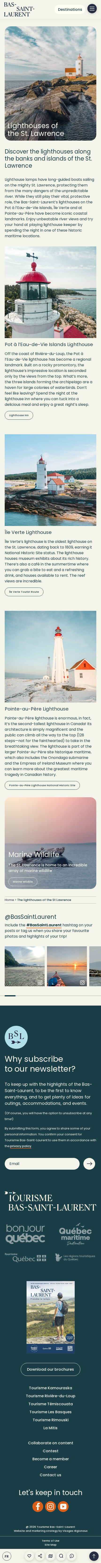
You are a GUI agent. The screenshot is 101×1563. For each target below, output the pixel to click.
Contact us (50, 1475)
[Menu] (92, 8)
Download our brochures (50, 1369)
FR (7, 1556)
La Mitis (50, 1428)
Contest (50, 1451)
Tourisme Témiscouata (50, 1404)
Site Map (51, 1545)
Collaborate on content (50, 1443)
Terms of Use (50, 1541)
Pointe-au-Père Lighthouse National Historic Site (42, 785)
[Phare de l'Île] (50, 292)
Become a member (50, 1459)
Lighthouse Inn (19, 415)
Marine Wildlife (23, 882)
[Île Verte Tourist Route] (50, 480)
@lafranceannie (25, 969)
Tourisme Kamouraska (50, 1388)
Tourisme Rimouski (51, 1420)
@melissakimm (67, 969)
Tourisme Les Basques (50, 1412)
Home (9, 900)
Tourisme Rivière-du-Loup (50, 1396)
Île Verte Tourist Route (24, 592)
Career (50, 1467)
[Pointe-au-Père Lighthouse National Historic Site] (50, 657)
